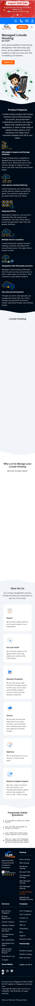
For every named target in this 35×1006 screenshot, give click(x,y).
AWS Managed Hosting (24, 882)
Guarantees (23, 928)
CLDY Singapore (25, 911)
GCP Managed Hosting (24, 887)
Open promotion (17, 8)
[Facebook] (3, 971)
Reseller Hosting (25, 954)
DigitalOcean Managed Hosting (26, 898)
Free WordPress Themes (8, 935)
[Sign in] (32, 21)
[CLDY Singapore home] (6, 26)
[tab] (14, 15)
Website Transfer (8, 925)
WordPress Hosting (23, 867)
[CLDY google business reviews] (9, 873)
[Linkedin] (11, 971)
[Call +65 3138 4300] (21, 21)
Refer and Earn (25, 958)
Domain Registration (6, 917)
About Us (23, 921)
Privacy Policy (21, 1000)
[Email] (27, 21)
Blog (21, 932)
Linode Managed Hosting (25, 893)
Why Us (22, 925)
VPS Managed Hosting (24, 876)
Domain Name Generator (7, 930)
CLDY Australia (25, 914)
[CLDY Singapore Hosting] (9, 854)
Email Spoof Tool (8, 956)
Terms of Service (8, 1000)
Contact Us (23, 918)
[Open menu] (32, 27)
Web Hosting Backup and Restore (6, 951)
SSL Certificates (8, 940)
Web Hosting (24, 863)
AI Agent (5, 960)
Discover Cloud (25, 939)
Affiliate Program (25, 951)
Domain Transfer (8, 922)
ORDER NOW (22, 27)
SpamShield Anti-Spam (8, 944)
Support (22, 936)
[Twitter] (3, 973)
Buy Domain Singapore (6, 912)
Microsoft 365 (24, 872)
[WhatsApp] (16, 21)
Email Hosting (24, 859)
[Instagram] (7, 971)
